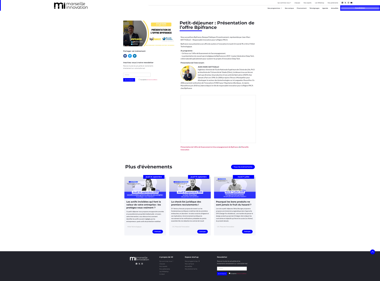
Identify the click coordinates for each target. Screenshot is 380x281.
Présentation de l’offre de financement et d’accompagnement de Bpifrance (210, 147)
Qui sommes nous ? (284, 3)
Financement (302, 8)
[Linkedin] (342, 2)
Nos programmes (274, 8)
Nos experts (307, 3)
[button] (125, 56)
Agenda (325, 8)
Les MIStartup (319, 3)
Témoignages (314, 8)
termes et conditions (152, 79)
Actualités (334, 8)
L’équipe (297, 3)
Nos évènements (191, 269)
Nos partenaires (333, 3)
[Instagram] (348, 2)
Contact (162, 274)
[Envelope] (351, 2)
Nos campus (289, 8)
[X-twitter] (345, 2)
